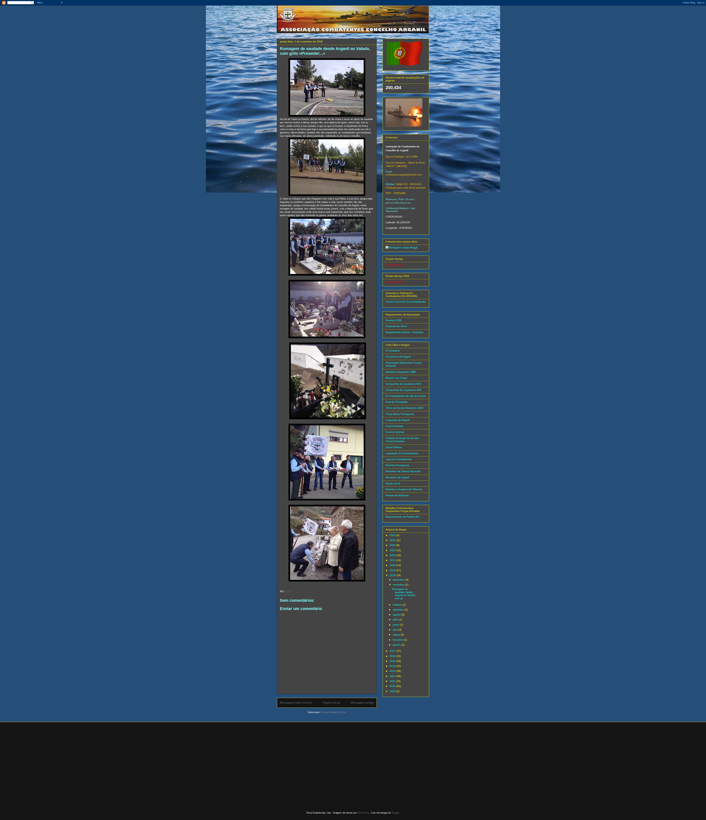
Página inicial (331, 702)
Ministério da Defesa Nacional (403, 471)
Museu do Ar (393, 483)
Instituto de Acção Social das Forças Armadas (402, 440)
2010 (393, 686)
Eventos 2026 (394, 320)
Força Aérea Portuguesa (400, 413)
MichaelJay (363, 812)
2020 (393, 565)
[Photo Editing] (402, 247)
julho (396, 619)
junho (396, 624)
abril (395, 629)
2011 (393, 681)
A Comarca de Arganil (398, 356)
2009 (393, 691)
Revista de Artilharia (397, 495)
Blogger (395, 812)
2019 (393, 570)
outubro (397, 604)
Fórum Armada (394, 426)
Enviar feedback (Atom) (333, 712)
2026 (393, 535)
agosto (397, 614)
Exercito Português (397, 401)
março (397, 634)
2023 (393, 550)
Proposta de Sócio (396, 326)
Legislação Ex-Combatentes (402, 453)
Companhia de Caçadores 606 (403, 389)
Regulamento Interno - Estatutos (404, 332)
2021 (393, 560)
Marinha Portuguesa (397, 465)
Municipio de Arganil (397, 477)
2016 (393, 656)
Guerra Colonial (395, 431)
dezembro (399, 579)
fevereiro (398, 639)
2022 (393, 555)
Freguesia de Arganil (398, 420)
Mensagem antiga (362, 702)
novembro (399, 584)
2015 (393, 661)
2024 (393, 545)
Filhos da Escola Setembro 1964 (404, 407)
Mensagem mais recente (296, 702)
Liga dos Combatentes (399, 459)
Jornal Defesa (394, 447)
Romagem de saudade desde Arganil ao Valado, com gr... (404, 594)
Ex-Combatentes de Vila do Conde (406, 395)
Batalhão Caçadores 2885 (401, 371)
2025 (393, 540)
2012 (393, 676)
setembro (398, 609)
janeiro (397, 644)
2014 (393, 666)
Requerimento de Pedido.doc (403, 516)
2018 (393, 575)
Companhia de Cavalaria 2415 (403, 383)
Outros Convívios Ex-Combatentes (406, 301)
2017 (393, 650)
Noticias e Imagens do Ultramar (404, 489)
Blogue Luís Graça (396, 377)
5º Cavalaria (393, 350)
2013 (393, 671)
